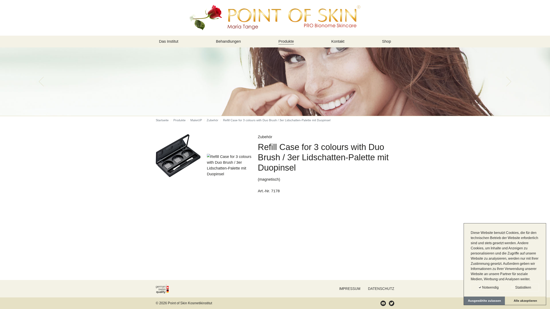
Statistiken (522, 287)
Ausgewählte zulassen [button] (484, 300)
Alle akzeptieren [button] (525, 300)
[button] (41, 81)
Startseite (162, 120)
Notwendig (490, 287)
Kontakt (337, 41)
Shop (386, 41)
